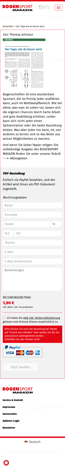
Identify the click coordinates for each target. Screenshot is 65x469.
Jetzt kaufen (20, 367)
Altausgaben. (19, 158)
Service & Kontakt (13, 400)
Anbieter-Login (11, 420)
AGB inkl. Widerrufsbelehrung (41, 318)
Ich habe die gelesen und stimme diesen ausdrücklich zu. (31, 320)
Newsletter (9, 427)
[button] (6, 463)
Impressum (9, 407)
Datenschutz (10, 414)
